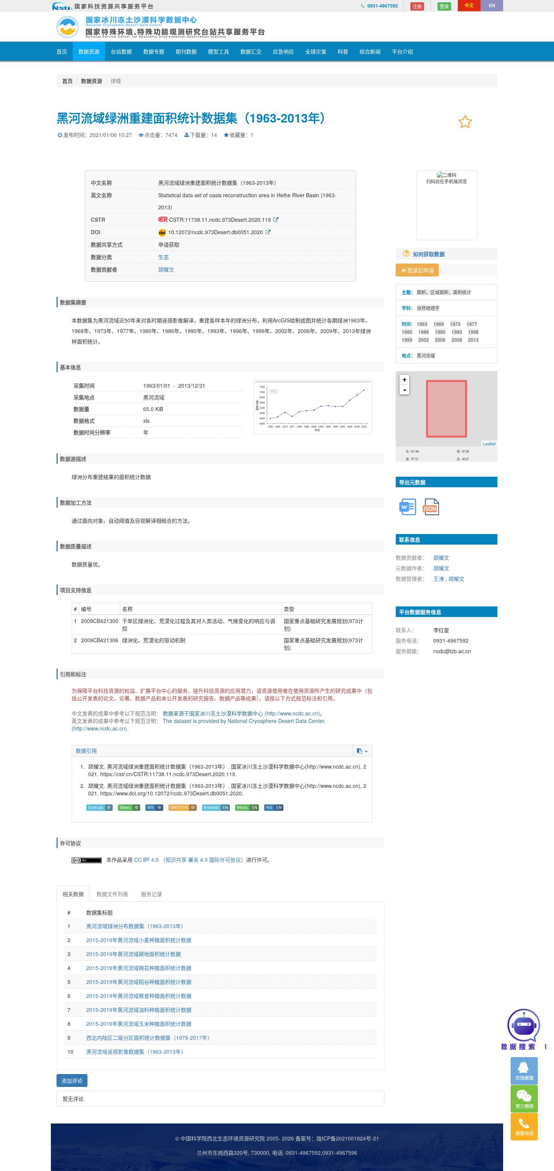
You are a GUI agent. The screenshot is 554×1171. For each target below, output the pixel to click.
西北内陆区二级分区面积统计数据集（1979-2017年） (149, 1037)
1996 (473, 331)
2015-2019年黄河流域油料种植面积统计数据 (138, 1009)
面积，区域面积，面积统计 (444, 292)
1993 (456, 331)
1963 (422, 324)
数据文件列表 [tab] (112, 894)
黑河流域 (426, 355)
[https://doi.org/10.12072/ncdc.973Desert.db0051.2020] (268, 232)
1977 (472, 324)
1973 (455, 324)
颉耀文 (166, 269)
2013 (473, 339)
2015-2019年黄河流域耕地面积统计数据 (133, 954)
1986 (423, 331)
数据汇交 (251, 51)
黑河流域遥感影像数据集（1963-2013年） (136, 1051)
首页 (62, 51)
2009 (456, 339)
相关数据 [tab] (73, 894)
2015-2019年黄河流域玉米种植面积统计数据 (138, 1023)
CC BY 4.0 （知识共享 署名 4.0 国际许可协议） (190, 859)
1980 (407, 331)
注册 (417, 6)
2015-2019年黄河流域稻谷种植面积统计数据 (138, 981)
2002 (423, 339)
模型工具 (218, 51)
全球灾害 (315, 51)
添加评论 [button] (72, 1080)
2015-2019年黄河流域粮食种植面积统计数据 (138, 995)
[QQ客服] (524, 1071)
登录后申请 (420, 270)
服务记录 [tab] (151, 894)
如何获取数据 (429, 254)
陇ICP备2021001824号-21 (348, 1138)
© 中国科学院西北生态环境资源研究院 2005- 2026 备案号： (246, 1138)
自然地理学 (428, 308)
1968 (438, 324)
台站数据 (121, 51)
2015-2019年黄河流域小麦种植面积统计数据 (138, 940)
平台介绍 (402, 51)
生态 (163, 257)
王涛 (438, 578)
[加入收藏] (465, 121)
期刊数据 (186, 51)
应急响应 (283, 51)
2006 (440, 339)
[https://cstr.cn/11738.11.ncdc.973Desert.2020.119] (275, 219)
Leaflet (489, 443)
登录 (444, 6)
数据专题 (153, 51)
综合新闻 (370, 51)
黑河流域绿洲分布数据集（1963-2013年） (136, 926)
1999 (407, 339)
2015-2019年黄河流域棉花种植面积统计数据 (138, 967)
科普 (343, 51)
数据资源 (88, 51)
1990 (440, 331)
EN (492, 5)
